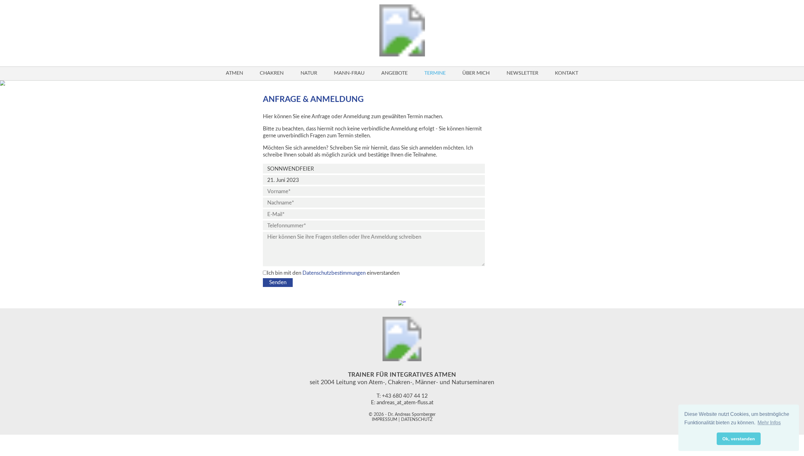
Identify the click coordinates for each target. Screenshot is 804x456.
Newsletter (522, 73)
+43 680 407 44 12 (405, 396)
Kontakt (566, 73)
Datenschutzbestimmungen (334, 273)
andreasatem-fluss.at (405, 402)
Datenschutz (416, 419)
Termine (435, 73)
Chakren (272, 73)
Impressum (384, 419)
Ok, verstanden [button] (738, 438)
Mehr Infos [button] (769, 422)
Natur (309, 73)
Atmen (234, 73)
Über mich (476, 73)
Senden (277, 282)
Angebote (394, 73)
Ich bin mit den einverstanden (333, 273)
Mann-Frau (349, 73)
